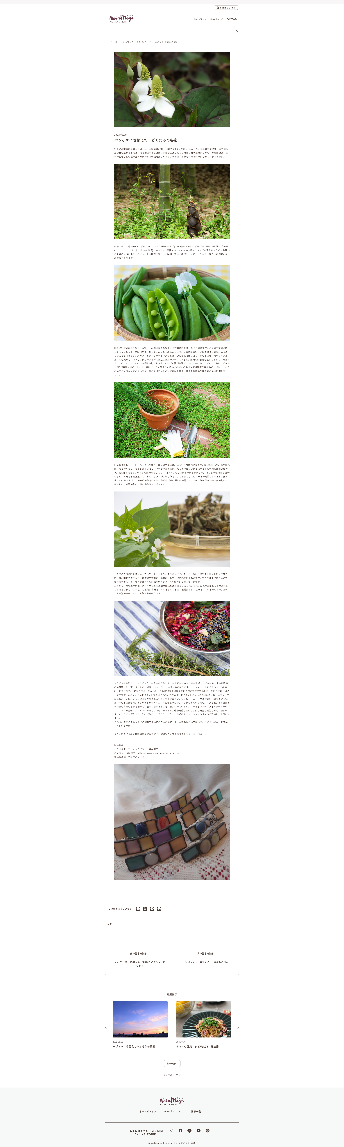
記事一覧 (196, 1111)
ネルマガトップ (199, 19)
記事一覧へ (172, 1064)
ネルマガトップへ (172, 1075)
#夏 (110, 924)
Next (238, 1027)
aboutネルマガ (216, 19)
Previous (106, 1027)
